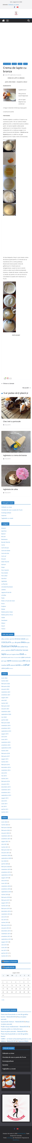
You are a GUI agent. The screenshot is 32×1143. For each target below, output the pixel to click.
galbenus (3, 650)
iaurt (13, 650)
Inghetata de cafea (10, 489)
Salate (3, 617)
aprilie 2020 (4, 720)
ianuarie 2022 (5, 689)
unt (8, 664)
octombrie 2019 (5, 728)
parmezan (4, 657)
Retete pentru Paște (7, 612)
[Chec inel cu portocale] (16, 398)
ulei (24, 660)
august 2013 (4, 798)
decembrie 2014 (6, 767)
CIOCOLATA (6, 642)
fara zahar (21, 647)
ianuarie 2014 (5, 784)
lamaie (25, 650)
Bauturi (3, 534)
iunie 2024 (4, 678)
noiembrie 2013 (5, 789)
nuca (17, 654)
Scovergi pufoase (6, 513)
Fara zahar (4, 575)
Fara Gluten (4, 573)
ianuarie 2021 (5, 709)
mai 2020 (4, 717)
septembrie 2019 (6, 731)
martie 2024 (4, 681)
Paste (2, 598)
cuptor (12, 642)
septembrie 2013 (6, 795)
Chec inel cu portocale (12, 421)
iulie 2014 (4, 773)
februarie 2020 (5, 722)
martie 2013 (4, 812)
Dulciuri (14, 63)
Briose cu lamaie (8, 383)
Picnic (3, 603)
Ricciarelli (26, 388)
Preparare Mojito (23, 1041)
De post (3, 559)
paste (9, 657)
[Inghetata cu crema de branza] (16, 432)
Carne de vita (5, 553)
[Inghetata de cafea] (16, 466)
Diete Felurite (7, 63)
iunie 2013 (4, 803)
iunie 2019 (4, 739)
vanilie (18, 665)
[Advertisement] (16, 39)
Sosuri (3, 626)
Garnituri (4, 578)
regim (5, 661)
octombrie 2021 (5, 695)
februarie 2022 (5, 686)
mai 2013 (4, 806)
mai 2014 (4, 776)
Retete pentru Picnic (7, 615)
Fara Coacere (5, 570)
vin (22, 665)
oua (22, 654)
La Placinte (4, 584)
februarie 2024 (5, 683)
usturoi (12, 665)
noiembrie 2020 (5, 711)
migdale (14, 654)
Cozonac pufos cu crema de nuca (11, 1029)
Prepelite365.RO (9, 967)
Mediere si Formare (10, 961)
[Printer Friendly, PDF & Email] (7, 378)
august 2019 (4, 734)
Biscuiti (3, 536)
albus (3, 639)
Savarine (3, 515)
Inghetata (4, 581)
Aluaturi (3, 528)
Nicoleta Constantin (16, 75)
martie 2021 (4, 703)
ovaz (25, 654)
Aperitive (3, 531)
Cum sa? (3, 556)
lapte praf (8, 654)
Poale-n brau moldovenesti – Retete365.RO (14, 1027)
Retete (25, 63)
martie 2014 (4, 778)
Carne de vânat (5, 550)
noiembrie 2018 (5, 742)
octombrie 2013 (5, 792)
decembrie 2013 (6, 787)
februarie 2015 (5, 764)
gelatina (8, 650)
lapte (3, 654)
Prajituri (3, 606)
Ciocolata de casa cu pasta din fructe (11, 510)
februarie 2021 (5, 706)
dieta (23, 642)
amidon (7, 639)
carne (27, 639)
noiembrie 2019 (5, 725)
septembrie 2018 (6, 748)
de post (17, 642)
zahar (26, 664)
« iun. (3, 1000)
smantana (15, 661)
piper (23, 657)
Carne (3, 545)
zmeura (11, 668)
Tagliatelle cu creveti (7, 518)
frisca (26, 647)
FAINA (14, 646)
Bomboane (4, 539)
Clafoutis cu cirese (13, 4)
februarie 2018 (5, 753)
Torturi (3, 628)
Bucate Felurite (5, 542)
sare (9, 660)
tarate (20, 661)
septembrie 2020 (6, 714)
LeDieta (20, 63)
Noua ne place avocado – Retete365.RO (13, 1031)
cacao (23, 639)
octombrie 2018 (5, 745)
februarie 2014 (5, 781)
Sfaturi (3, 623)
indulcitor (19, 650)
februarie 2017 (5, 756)
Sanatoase (4, 620)
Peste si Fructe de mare (8, 601)
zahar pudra (5, 668)
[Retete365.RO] (3, 21)
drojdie (28, 642)
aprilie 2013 (4, 809)
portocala (28, 657)
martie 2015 (4, 762)
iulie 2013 (4, 801)
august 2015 (4, 759)
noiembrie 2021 (5, 692)
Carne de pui (5, 548)
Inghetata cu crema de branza (15, 455)
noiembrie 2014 (5, 770)
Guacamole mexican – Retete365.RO (12, 1022)
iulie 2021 (4, 700)
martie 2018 (4, 750)
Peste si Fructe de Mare (16, 657)
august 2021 (4, 697)
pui (2, 661)
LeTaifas (3, 595)
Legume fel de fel (6, 592)
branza (17, 639)
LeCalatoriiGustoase (7, 587)
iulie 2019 (4, 736)
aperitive (12, 639)
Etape (3, 567)
